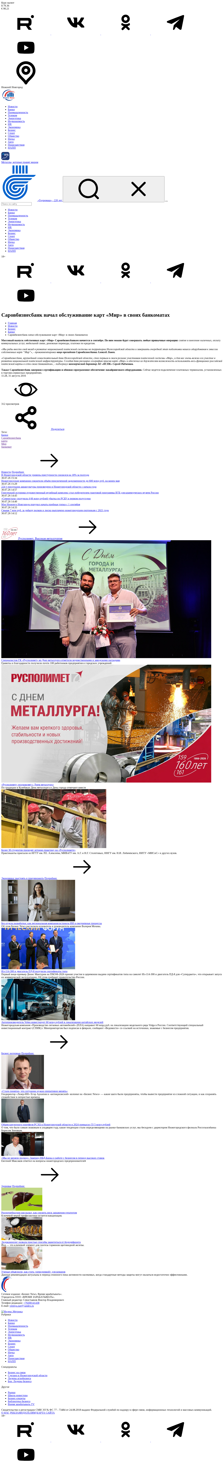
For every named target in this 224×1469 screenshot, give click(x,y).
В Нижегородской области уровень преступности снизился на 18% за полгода (45, 475)
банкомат (6, 446)
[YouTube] (26, 59)
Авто (11, 141)
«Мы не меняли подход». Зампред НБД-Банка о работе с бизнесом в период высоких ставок (52, 1158)
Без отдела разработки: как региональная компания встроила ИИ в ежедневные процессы (51, 923)
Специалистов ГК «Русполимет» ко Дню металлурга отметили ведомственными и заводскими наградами (60, 660)
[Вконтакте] (76, 33)
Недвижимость (16, 121)
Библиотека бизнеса (19, 1401)
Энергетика (14, 118)
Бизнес (12, 130)
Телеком (12, 115)
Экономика (14, 127)
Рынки (11, 1392)
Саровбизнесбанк (11, 438)
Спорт (11, 133)
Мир (3, 443)
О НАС (5, 1412)
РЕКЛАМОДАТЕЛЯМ (23, 1412)
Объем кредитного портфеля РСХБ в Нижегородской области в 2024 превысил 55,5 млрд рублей (55, 1124)
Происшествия (16, 144)
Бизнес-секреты (16, 1398)
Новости (13, 106)
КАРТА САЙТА (45, 1412)
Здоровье (6, 1186)
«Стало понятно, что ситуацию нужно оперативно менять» (34, 1091)
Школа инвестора (18, 1395)
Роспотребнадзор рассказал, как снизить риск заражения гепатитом (39, 1212)
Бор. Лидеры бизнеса (19, 1381)
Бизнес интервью (11, 1053)
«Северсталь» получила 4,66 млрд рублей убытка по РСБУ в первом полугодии (46, 498)
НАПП (12, 147)
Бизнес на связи (17, 1372)
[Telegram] (175, 33)
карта (4, 441)
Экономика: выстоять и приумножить (22, 878)
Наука (11, 139)
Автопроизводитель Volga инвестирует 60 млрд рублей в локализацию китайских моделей (52, 1022)
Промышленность (18, 112)
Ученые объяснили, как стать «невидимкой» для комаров (33, 1271)
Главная (12, 323)
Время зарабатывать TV (21, 1404)
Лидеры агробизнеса (19, 1378)
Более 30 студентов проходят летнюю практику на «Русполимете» (38, 850)
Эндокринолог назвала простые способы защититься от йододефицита (41, 1242)
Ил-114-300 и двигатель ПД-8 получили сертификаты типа (34, 971)
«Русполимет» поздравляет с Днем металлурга (27, 784)
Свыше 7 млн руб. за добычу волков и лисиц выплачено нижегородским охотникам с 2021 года (55, 510)
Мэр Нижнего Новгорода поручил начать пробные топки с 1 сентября (40, 504)
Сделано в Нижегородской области (27, 1375)
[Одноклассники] (126, 33)
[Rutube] (26, 33)
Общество (13, 136)
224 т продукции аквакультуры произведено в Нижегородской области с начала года (48, 486)
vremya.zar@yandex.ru (22, 1305)
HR (10, 124)
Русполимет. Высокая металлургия (40, 538)
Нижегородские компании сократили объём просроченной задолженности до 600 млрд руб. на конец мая (60, 480)
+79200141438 (31, 1302)
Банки (11, 109)
